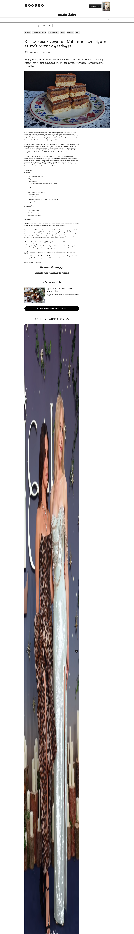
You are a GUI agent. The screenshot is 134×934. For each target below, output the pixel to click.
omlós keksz (51, 132)
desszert (28, 144)
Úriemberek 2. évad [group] (62, 25)
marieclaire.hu (34, 52)
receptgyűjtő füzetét (58, 273)
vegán (77, 32)
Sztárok (48, 20)
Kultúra (89, 20)
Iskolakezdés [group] (47, 25)
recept (63, 32)
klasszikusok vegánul (39, 32)
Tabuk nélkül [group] (77, 25)
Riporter (66, 20)
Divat (54, 20)
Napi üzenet (82, 20)
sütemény (70, 32)
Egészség (74, 20)
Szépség (59, 20)
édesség (27, 32)
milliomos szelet (53, 32)
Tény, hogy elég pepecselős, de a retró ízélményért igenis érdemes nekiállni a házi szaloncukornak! (63, 295)
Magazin (41, 20)
